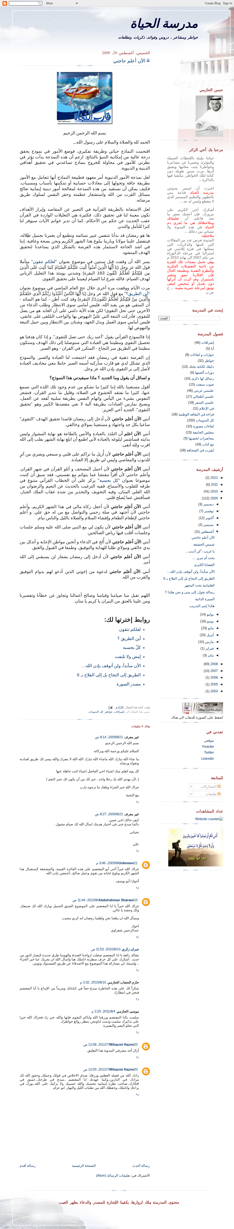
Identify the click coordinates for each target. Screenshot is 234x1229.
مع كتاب (208, 444)
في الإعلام (206, 408)
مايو (210, 628)
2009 (214, 498)
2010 (214, 491)
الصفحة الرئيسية (84, 1166)
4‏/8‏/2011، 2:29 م (103, 1011)
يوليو (210, 614)
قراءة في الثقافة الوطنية (196, 414)
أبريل (210, 635)
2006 (214, 677)
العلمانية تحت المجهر (199, 585)
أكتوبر (209, 518)
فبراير (209, 648)
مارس (209, 642)
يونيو (210, 621)
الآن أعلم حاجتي (129, 60)
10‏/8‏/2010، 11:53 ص (105, 949)
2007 (214, 671)
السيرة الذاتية (205, 599)
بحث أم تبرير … (203, 558)
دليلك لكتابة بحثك (201, 366)
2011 (214, 484)
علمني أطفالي (203, 396)
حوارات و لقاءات (202, 355)
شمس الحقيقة (204, 544)
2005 (214, 684)
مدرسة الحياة (164, 23)
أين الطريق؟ (137, 293)
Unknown (126, 863)
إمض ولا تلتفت (128, 656)
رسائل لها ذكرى (202, 378)
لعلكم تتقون (44, 261)
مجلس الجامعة (203, 432)
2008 (214, 664)
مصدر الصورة (129, 683)
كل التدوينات (95, 711)
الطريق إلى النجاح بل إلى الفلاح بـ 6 (109, 674)
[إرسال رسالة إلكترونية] (111, 707)
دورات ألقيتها (204, 372)
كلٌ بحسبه (132, 647)
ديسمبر (208, 504)
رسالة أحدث (141, 1166)
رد (137, 801)
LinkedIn (207, 758)
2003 (214, 691)
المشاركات (209, 786)
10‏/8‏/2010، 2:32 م (93, 982)
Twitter (209, 752)
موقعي (209, 740)
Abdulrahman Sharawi (116, 900)
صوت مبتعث (205, 384)
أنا (212, 348)
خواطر (108, 711)
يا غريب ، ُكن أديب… (200, 551)
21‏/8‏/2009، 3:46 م (117, 863)
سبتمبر (208, 525)
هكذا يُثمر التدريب (202, 606)
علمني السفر (204, 402)
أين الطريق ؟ (129, 638)
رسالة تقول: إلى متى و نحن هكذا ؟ (190, 592)
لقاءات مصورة (203, 426)
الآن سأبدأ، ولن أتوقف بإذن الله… (111, 665)
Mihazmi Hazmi (121, 1044)
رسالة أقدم (28, 1166)
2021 (214, 478)
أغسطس (207, 531)
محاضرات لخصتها (201, 438)
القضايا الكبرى (204, 565)
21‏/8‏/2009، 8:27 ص (109, 814)
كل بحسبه (108, 480)
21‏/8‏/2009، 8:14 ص (109, 737)
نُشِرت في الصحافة (200, 450)
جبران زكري (130, 949)
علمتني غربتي (204, 390)
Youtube (208, 746)
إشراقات (119, 711)
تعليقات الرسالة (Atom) (113, 1175)
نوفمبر (208, 511)
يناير (210, 655)
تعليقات (212, 794)
